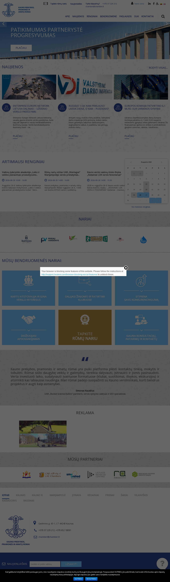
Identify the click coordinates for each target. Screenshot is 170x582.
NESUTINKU (91, 579)
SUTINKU (78, 579)
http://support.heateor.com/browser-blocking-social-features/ (69, 274)
